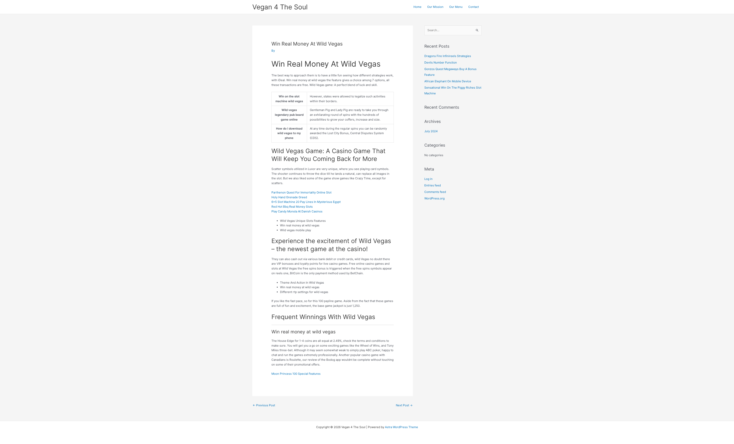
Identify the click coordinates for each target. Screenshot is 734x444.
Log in (428, 179)
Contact (473, 7)
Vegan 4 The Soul (280, 7)
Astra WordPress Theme (401, 427)
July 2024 (431, 131)
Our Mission (435, 7)
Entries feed (432, 185)
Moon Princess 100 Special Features (296, 373)
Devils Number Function (440, 62)
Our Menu (456, 7)
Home (417, 7)
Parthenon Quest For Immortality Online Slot (301, 192)
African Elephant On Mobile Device (447, 81)
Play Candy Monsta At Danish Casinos (296, 211)
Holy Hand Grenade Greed (289, 197)
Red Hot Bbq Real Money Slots (292, 206)
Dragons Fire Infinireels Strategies (447, 56)
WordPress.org (434, 198)
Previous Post (264, 405)
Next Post (404, 405)
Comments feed (435, 192)
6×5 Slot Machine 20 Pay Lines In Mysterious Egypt (306, 202)
